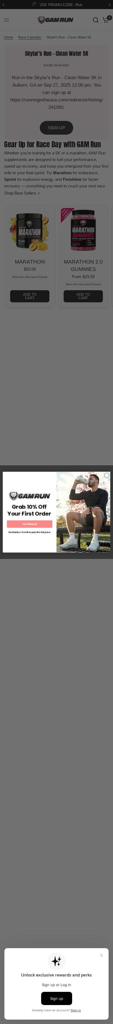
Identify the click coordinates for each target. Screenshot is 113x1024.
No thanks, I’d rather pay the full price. (30, 531)
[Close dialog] (106, 475)
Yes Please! (29, 524)
